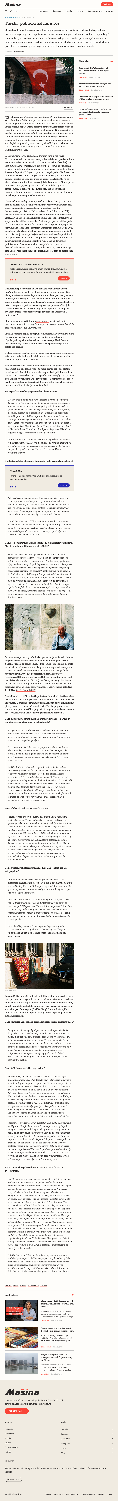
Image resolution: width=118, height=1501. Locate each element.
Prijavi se (64, 485)
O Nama (48, 1494)
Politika (69, 11)
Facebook (65, 1434)
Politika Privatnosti (88, 1494)
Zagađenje (83, 118)
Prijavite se (12, 1479)
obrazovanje (33, 1285)
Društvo (80, 11)
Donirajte (107, 4)
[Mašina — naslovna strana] (13, 4)
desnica (8, 1285)
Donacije (64, 278)
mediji (23, 1285)
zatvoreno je (42, 321)
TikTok (63, 1448)
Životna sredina (95, 11)
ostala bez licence (14, 346)
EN (16, 11)
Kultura (109, 11)
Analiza (8, 18)
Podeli (67, 107)
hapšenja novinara (14, 673)
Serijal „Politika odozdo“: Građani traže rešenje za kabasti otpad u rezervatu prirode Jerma (95, 112)
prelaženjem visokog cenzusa (20, 214)
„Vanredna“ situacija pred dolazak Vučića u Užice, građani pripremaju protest (96, 97)
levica (15, 1285)
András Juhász (19, 51)
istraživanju (14, 155)
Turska (43, 1285)
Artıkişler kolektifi (25, 690)
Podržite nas (15, 1411)
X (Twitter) (65, 1439)
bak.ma (54, 912)
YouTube (64, 1429)
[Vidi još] (6, 11)
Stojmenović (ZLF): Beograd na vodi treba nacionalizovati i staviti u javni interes (94, 71)
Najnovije (43, 11)
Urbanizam (83, 77)
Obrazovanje (84, 90)
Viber (63, 1453)
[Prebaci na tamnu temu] (11, 11)
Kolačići (101, 1494)
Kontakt (110, 1494)
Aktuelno (82, 103)
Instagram (65, 1443)
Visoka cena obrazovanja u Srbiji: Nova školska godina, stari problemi (95, 84)
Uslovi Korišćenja (72, 1494)
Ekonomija (56, 11)
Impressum (58, 1494)
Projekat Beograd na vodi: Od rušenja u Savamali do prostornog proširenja (56, 1357)
